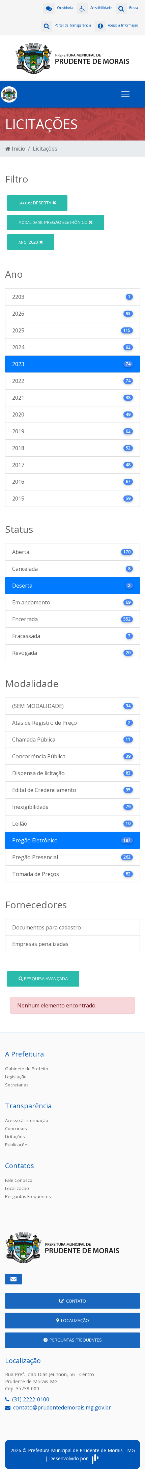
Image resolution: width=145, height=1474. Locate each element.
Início (17, 148)
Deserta (35, 203)
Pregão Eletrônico (54, 222)
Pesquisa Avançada (45, 978)
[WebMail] (13, 1279)
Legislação (16, 1077)
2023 (29, 242)
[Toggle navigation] (125, 94)
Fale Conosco (18, 1180)
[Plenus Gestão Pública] (95, 1458)
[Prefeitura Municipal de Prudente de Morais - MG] (72, 57)
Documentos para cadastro (46, 927)
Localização (17, 1188)
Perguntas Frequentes (28, 1196)
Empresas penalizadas (40, 944)
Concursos (16, 1128)
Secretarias (17, 1085)
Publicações (17, 1145)
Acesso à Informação (26, 1120)
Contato (75, 1301)
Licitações (15, 1136)
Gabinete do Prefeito (26, 1069)
